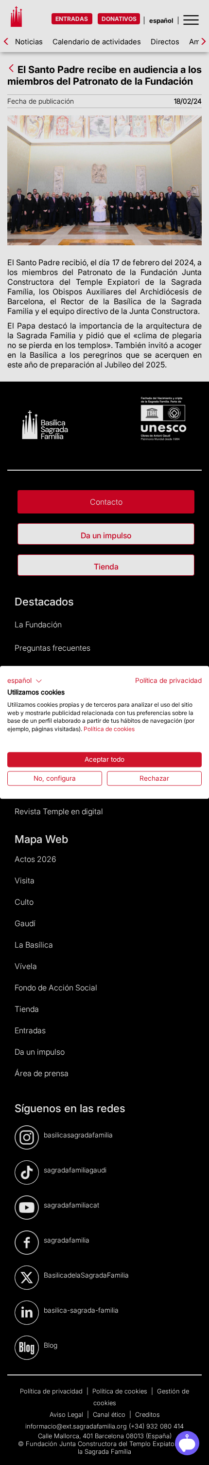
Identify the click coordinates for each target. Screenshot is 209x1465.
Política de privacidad (168, 680)
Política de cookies (109, 728)
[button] (24, 681)
